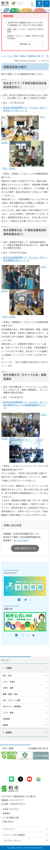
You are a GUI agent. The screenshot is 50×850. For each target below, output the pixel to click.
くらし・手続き (13, 56)
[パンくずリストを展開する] (47, 56)
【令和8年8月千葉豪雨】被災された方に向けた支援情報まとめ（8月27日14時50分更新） (25, 24)
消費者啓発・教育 (34, 56)
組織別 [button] (9, 732)
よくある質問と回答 (11, 817)
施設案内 (6, 813)
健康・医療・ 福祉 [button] (10, 694)
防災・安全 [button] (7, 676)
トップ (3, 56)
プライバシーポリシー (12, 841)
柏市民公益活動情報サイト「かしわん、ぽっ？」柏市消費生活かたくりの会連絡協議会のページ (25, 405)
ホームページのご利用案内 (14, 835)
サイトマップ (9, 829)
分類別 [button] (9, 668)
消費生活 (23, 56)
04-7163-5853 (21, 540)
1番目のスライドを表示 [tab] (26, 600)
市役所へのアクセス (11, 809)
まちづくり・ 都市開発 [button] (12, 706)
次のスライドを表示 (48, 10)
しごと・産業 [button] (8, 713)
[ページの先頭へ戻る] (42, 768)
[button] (32, 3)
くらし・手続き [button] (9, 682)
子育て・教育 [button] (8, 688)
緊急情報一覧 (25, 44)
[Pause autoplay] (19, 599)
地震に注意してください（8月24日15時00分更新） (25, 30)
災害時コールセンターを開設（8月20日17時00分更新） (25, 37)
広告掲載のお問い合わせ (38, 748)
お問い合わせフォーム (25, 548)
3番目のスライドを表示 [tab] (33, 635)
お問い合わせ (8, 822)
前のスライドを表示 (1, 10)
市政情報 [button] (6, 719)
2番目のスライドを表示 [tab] (31, 600)
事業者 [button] (5, 725)
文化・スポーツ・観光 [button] (12, 700)
